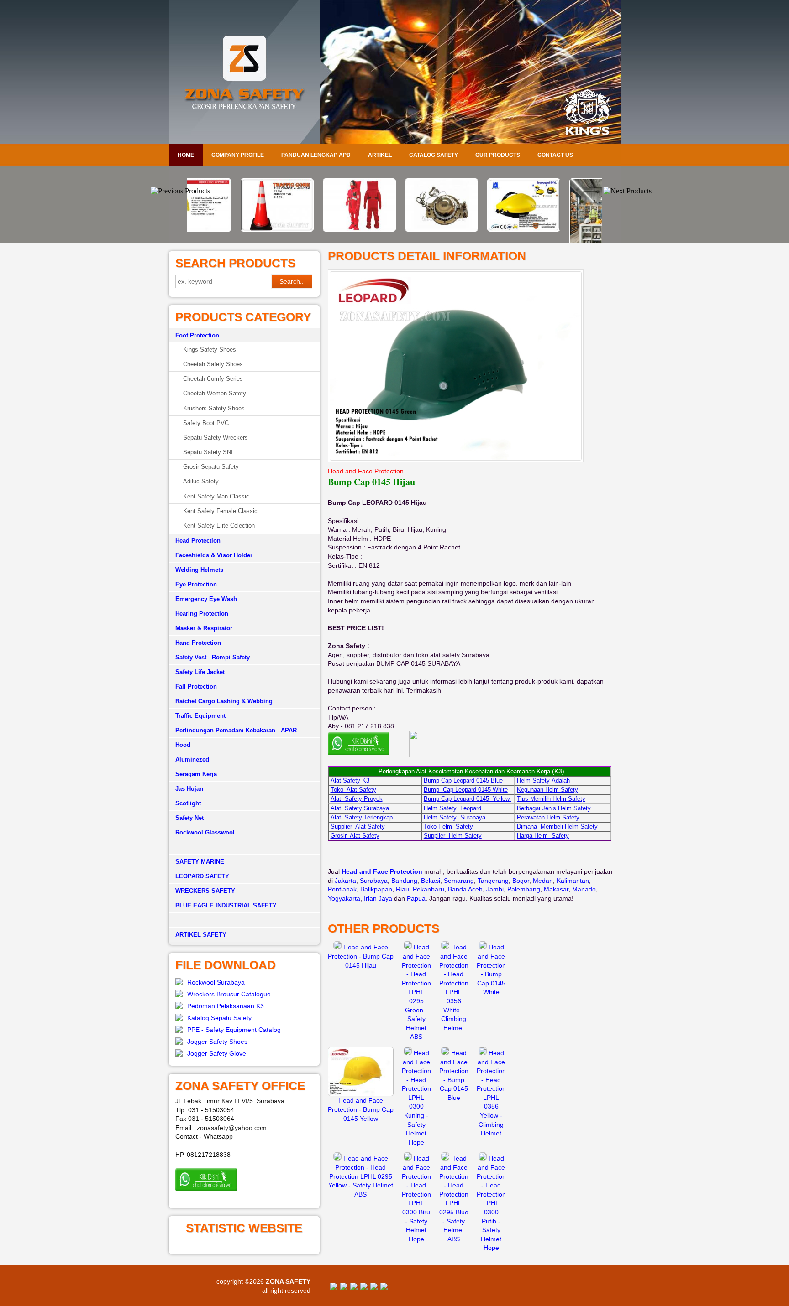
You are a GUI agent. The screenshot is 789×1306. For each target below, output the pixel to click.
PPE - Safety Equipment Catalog (234, 1029)
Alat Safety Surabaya (360, 808)
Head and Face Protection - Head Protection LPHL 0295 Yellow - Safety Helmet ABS (360, 1176)
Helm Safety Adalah (543, 780)
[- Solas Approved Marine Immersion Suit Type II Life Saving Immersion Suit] (312, 229)
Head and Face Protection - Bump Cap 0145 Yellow (361, 1109)
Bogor (520, 880)
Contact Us (555, 155)
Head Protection (198, 540)
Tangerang (493, 880)
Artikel (380, 155)
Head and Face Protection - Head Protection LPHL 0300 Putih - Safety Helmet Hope (491, 1203)
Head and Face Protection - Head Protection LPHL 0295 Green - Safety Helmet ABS (416, 991)
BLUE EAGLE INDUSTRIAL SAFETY (226, 905)
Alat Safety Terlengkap (362, 817)
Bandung (404, 880)
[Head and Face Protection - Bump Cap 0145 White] (484, 947)
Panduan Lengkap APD (316, 155)
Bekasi (430, 880)
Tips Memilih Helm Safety (551, 798)
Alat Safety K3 (350, 780)
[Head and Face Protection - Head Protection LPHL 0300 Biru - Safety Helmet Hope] (409, 1158)
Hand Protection (198, 642)
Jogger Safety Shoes (217, 1041)
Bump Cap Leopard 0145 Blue (463, 780)
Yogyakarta (344, 898)
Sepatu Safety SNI (208, 452)
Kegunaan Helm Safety (547, 789)
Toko (431, 826)
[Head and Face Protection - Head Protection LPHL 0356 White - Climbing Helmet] (446, 947)
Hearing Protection (201, 613)
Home (186, 155)
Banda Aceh (465, 889)
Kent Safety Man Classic (216, 496)
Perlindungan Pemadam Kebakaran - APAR (236, 730)
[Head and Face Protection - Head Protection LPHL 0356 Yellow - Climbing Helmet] (484, 1053)
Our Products (497, 155)
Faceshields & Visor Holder (213, 555)
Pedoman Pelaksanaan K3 (225, 1006)
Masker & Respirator (203, 628)
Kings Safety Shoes (209, 349)
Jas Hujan (189, 788)
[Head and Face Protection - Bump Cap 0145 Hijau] (338, 947)
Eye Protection (196, 584)
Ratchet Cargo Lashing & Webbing (224, 701)
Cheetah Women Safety (214, 393)
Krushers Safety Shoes (214, 408)
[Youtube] (364, 1287)
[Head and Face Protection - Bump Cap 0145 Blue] (446, 1053)
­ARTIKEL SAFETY (200, 934)
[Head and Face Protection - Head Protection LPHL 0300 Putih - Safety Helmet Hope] (484, 1158)
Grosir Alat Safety (355, 835)
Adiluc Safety (201, 481)
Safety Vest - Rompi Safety (212, 657)
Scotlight (188, 803)
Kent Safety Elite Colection (219, 525)
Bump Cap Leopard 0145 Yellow (467, 798)
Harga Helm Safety (543, 835)
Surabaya (374, 880)
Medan (543, 880)
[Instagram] (374, 1287)
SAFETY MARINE (199, 861)
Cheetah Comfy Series (213, 378)
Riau (402, 889)
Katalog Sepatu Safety (219, 1017)
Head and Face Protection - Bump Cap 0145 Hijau (361, 956)
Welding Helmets (199, 569)
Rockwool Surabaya (216, 982)
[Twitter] (343, 1287)
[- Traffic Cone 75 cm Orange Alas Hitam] (230, 229)
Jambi (495, 889)
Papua (416, 898)
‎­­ (244, 920)
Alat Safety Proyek (357, 798)
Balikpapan (376, 889)
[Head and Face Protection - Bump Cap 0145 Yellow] (361, 1094)
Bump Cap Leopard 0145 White (466, 789)
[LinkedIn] (384, 1287)
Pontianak (342, 889)
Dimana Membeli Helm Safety (557, 826)
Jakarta (345, 880)
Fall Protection (196, 686)
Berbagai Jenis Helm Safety (554, 808)
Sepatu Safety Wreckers (215, 437)
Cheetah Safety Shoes (213, 364)
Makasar (556, 889)
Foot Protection (197, 335)
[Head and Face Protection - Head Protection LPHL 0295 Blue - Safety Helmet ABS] (446, 1158)
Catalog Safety (433, 155)
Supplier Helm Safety (453, 835)
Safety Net (189, 817)
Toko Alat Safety (353, 789)
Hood (182, 744)
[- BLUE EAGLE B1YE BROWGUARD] (476, 229)
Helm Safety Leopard (452, 808)
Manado (584, 889)
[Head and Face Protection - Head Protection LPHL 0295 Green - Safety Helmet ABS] (409, 947)
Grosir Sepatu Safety (211, 466)
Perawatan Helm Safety (548, 817)
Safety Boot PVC (206, 423)
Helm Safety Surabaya (454, 817)
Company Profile (237, 155)
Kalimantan (573, 880)
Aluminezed (192, 759)
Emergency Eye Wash (206, 599)
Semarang (459, 880)
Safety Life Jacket (200, 672)
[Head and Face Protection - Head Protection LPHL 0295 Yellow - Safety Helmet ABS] (338, 1158)
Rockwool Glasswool (205, 832)
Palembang (523, 889)
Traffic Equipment (200, 715)
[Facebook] (333, 1287)
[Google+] (354, 1287)
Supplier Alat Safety (358, 826)
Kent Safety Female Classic (220, 511)
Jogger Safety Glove (216, 1053)
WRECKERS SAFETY (205, 890)
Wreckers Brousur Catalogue (229, 994)
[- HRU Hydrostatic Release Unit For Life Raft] (394, 229)
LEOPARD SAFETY (202, 876)
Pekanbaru (428, 889)
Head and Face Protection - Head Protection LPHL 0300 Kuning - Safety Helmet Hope (416, 1097)
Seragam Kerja (196, 774)
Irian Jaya (378, 898)
